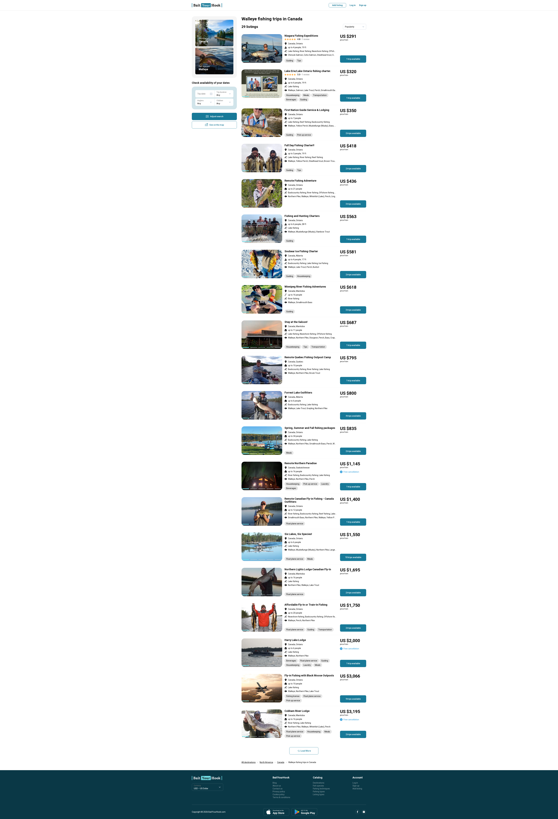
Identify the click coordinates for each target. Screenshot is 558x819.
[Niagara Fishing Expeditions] (304, 48)
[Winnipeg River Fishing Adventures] (304, 299)
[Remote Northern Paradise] (304, 476)
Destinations (318, 783)
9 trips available (353, 699)
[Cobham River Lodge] (304, 724)
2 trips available (353, 133)
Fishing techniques (321, 788)
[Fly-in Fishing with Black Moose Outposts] (304, 688)
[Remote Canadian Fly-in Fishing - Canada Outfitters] (304, 511)
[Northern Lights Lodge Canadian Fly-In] (304, 582)
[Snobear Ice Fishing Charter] (304, 264)
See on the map (216, 125)
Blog (275, 783)
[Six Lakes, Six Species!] (304, 546)
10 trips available (353, 557)
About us (277, 786)
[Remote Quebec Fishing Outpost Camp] (304, 370)
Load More (306, 751)
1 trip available (353, 59)
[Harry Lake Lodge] (304, 653)
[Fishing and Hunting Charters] (304, 228)
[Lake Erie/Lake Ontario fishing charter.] (304, 85)
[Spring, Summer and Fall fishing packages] (304, 440)
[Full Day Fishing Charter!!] (304, 158)
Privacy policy (279, 791)
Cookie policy (279, 794)
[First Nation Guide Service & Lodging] (304, 122)
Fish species (318, 786)
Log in (353, 5)
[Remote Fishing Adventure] (304, 193)
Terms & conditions (281, 797)
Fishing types (319, 791)
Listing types (318, 794)
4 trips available (353, 416)
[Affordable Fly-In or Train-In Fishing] (304, 617)
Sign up (362, 5)
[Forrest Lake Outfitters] (304, 405)
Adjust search (216, 116)
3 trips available (353, 204)
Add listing (337, 5)
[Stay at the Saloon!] (304, 334)
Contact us (277, 788)
